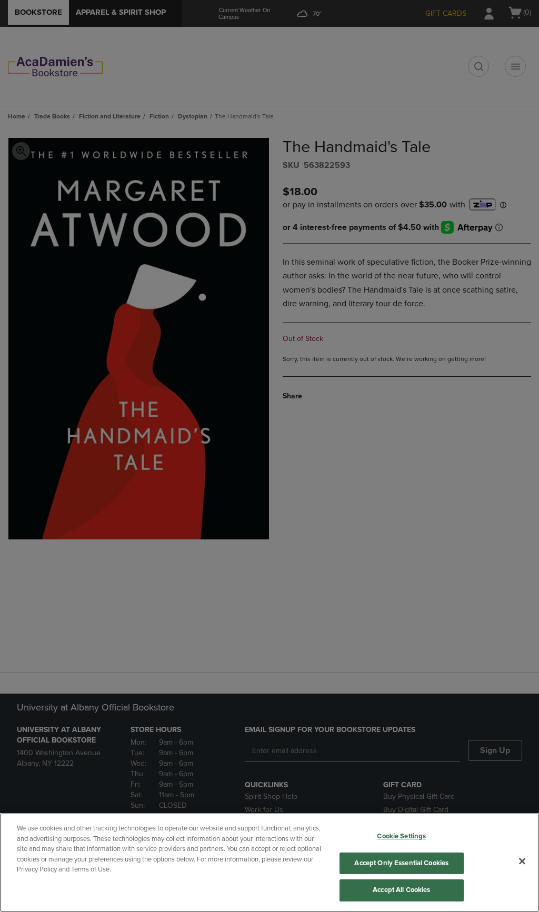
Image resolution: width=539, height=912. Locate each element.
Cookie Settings (401, 836)
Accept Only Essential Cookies (401, 863)
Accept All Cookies (401, 890)
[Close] (522, 861)
